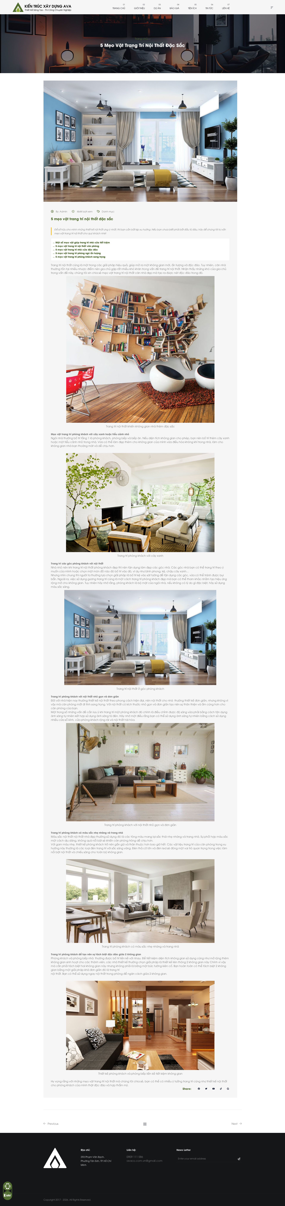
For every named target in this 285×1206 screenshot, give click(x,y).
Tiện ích (192, 8)
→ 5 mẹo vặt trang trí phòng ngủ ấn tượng (77, 253)
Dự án (157, 8)
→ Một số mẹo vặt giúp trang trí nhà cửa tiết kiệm (81, 242)
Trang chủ (119, 8)
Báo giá (174, 8)
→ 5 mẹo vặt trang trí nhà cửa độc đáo (75, 249)
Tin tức (209, 8)
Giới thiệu (139, 8)
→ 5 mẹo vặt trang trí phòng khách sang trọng (79, 256)
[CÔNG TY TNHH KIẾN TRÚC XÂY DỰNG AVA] (41, 7)
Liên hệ (226, 8)
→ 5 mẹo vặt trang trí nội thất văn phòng (76, 246)
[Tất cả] (145, 1123)
